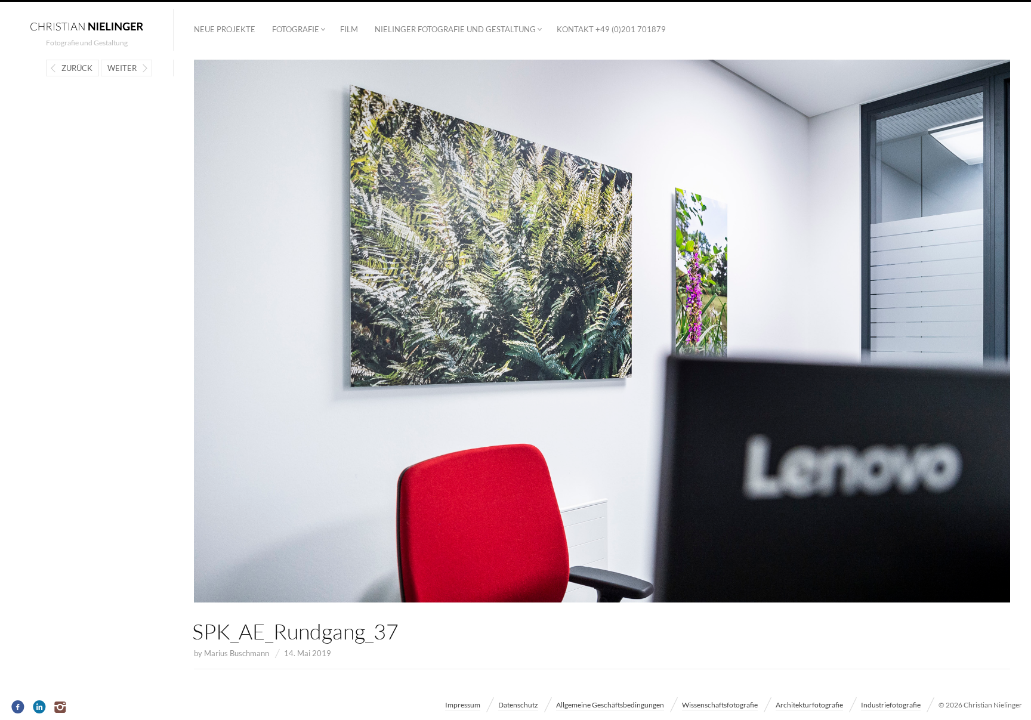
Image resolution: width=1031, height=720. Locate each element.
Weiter (122, 68)
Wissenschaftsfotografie (720, 704)
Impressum (462, 704)
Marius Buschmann (236, 653)
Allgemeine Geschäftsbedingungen (610, 704)
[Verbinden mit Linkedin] (39, 707)
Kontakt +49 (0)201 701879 (611, 29)
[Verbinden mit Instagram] (61, 707)
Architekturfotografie (809, 704)
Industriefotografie (891, 704)
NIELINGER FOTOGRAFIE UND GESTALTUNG (455, 29)
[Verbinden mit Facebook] (18, 707)
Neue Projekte (224, 29)
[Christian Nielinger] (86, 25)
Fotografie (295, 29)
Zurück (76, 68)
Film (349, 29)
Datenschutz (518, 704)
